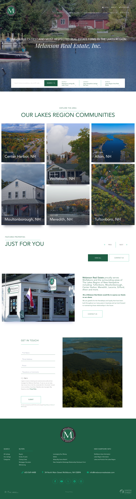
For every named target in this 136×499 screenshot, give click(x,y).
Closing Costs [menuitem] (23, 459)
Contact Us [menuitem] (124, 13)
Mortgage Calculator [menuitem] (25, 462)
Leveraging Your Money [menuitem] (60, 454)
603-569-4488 (125, 7)
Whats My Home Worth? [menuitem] (60, 459)
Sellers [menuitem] (55, 457)
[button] (51, 83)
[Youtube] (61, 481)
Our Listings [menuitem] (7, 457)
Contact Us (119, 258)
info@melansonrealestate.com (102, 472)
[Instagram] (81, 481)
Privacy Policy (33, 389)
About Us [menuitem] (113, 13)
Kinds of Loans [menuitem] (23, 457)
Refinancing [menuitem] (22, 465)
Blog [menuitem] (105, 13)
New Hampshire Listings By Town (90, 84)
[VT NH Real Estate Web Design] (125, 492)
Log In (106, 7)
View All (98, 258)
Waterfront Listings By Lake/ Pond (68, 84)
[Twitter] (68, 481)
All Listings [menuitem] (7, 454)
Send (31, 399)
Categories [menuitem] (7, 459)
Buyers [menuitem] (21, 454)
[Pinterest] (74, 481)
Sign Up (113, 7)
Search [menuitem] (60, 13)
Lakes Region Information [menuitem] (101, 457)
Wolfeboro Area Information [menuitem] (102, 454)
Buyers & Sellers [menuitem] (73, 13)
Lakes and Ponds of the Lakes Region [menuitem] (105, 459)
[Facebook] (55, 481)
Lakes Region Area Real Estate (112, 84)
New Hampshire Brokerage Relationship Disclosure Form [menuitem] (69, 462)
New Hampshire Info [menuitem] (91, 13)
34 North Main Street (62, 472)
